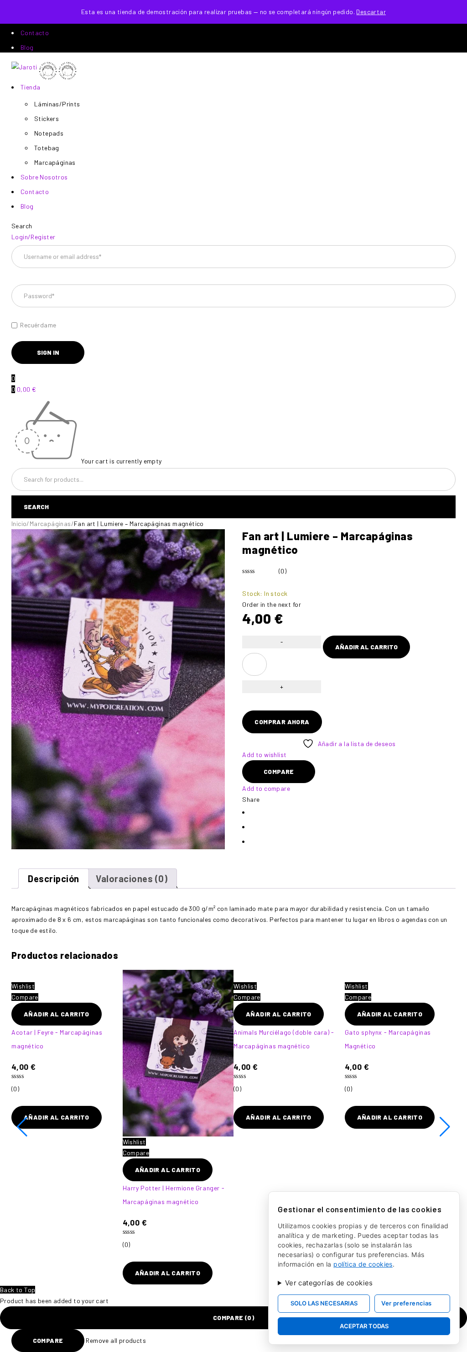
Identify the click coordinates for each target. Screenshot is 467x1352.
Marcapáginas (50, 523)
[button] (56, 1014)
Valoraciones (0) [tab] (131, 878)
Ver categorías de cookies (329, 1282)
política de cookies (363, 1264)
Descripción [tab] (53, 878)
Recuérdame (37, 325)
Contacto (35, 33)
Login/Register (33, 237)
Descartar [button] (371, 12)
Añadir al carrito (366, 647)
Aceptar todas (364, 1326)
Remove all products (116, 1340)
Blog (27, 47)
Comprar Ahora (281, 722)
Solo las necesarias (324, 1303)
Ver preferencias (406, 1303)
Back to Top (17, 1290)
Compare (48, 1340)
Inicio (18, 523)
